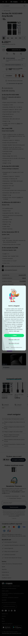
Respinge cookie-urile (14, 339)
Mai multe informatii (14, 343)
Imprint (7, 347)
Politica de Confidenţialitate (16, 347)
